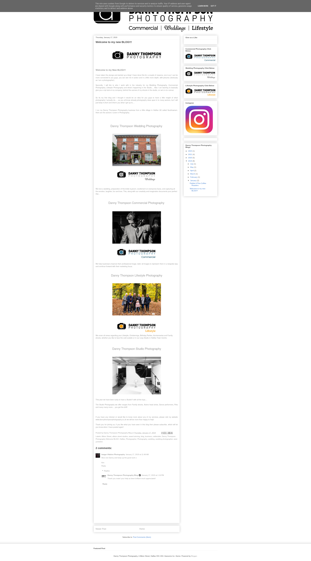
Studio (146, 338)
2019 (190, 161)
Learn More (203, 6)
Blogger (194, 556)
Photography (142, 439)
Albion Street (106, 436)
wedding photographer (164, 439)
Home (142, 529)
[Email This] (162, 433)
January (193, 180)
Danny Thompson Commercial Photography (136, 203)
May (192, 167)
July (192, 164)
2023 (190, 151)
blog (142, 436)
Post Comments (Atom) (142, 537)
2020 (190, 158)
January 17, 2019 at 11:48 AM (137, 454)
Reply (103, 466)
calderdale (157, 436)
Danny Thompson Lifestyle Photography (136, 275)
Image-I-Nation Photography (113, 454)
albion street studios (120, 436)
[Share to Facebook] (169, 433)
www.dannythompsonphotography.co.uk (111, 419)
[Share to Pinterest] (171, 433)
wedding (151, 439)
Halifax (122, 439)
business (148, 436)
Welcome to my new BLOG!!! (197, 190)
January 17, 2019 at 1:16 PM (153, 475)
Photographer (131, 439)
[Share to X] (167, 433)
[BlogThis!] (165, 433)
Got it (213, 6)
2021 (190, 154)
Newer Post (101, 529)
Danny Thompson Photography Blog (123, 475)
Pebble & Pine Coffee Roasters (198, 184)
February (194, 177)
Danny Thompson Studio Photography (136, 348)
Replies (107, 471)
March (193, 174)
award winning (134, 436)
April (192, 171)
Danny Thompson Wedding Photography (136, 126)
